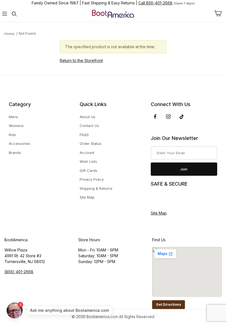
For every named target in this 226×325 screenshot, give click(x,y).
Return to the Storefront (81, 60)
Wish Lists (88, 161)
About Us (87, 117)
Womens (16, 125)
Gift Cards (88, 170)
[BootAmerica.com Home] (113, 13)
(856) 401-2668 (18, 271)
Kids (12, 134)
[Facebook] (155, 116)
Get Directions (168, 304)
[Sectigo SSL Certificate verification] (166, 199)
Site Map (87, 197)
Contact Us (89, 125)
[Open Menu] (4, 14)
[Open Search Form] (14, 14)
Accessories (19, 143)
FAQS (84, 134)
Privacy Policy (92, 179)
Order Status (90, 143)
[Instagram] (168, 116)
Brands (15, 152)
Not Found (27, 33)
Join (183, 169)
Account (87, 152)
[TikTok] (182, 117)
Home (9, 34)
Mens (13, 117)
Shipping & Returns (96, 188)
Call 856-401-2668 (155, 3)
